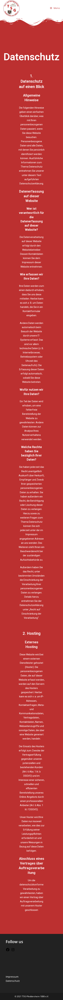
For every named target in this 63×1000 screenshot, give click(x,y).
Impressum (12, 976)
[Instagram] (13, 950)
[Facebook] (8, 950)
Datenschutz (13, 980)
